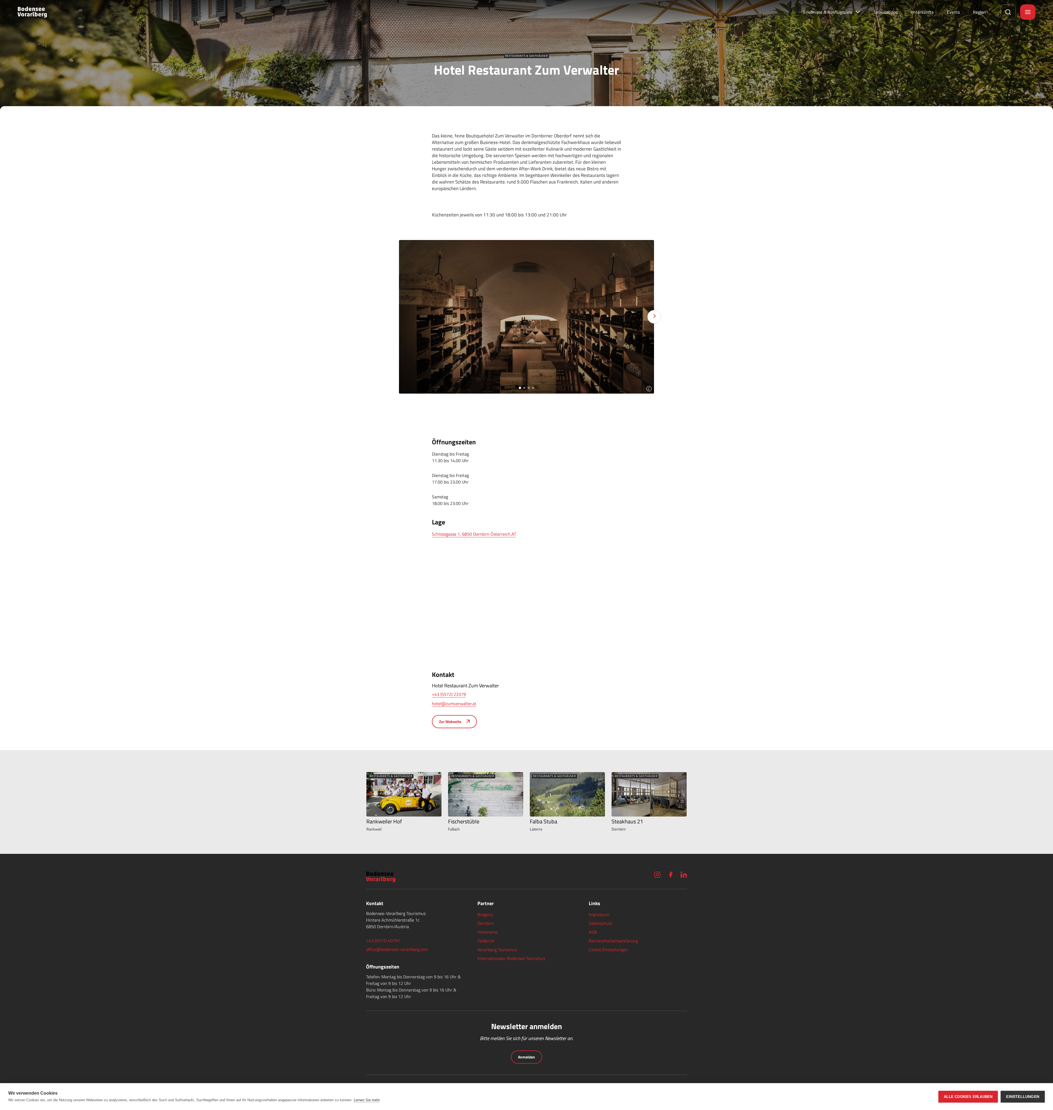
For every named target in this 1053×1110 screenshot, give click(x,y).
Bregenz (485, 914)
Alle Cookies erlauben (968, 1097)
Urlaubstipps (886, 12)
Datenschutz (600, 923)
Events (953, 12)
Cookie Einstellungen (608, 949)
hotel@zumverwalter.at (454, 703)
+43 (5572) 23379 (449, 694)
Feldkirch (485, 940)
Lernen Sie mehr (367, 1100)
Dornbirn (485, 923)
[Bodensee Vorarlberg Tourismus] (32, 12)
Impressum (599, 914)
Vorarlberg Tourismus (497, 949)
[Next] (654, 317)
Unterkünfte (922, 12)
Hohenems (487, 932)
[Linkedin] (683, 874)
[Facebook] (670, 874)
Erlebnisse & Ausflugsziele (827, 12)
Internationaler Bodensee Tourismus (511, 958)
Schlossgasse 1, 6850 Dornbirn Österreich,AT (474, 534)
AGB (593, 932)
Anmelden (526, 1057)
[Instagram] (657, 874)
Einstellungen (1022, 1097)
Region (979, 12)
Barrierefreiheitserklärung (613, 940)
